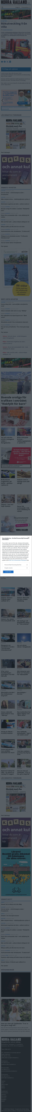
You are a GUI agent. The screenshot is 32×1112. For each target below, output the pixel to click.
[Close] (29, 538)
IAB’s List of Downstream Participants (18, 560)
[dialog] (16, 556)
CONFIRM (8, 571)
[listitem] (16, 565)
